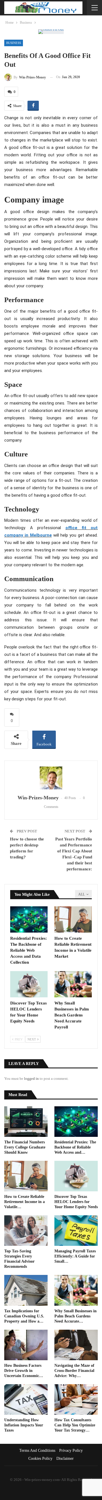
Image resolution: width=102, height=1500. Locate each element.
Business (13, 43)
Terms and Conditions (37, 1450)
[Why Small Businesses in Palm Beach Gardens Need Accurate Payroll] (73, 984)
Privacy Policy (71, 1450)
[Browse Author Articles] (51, 778)
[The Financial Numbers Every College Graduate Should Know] (26, 1121)
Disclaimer (65, 1458)
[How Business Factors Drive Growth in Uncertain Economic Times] (26, 1345)
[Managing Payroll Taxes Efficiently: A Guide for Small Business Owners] (76, 1230)
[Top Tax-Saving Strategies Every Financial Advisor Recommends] (26, 1230)
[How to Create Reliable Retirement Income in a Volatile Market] (73, 919)
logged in (31, 1078)
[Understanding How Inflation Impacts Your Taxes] (26, 1399)
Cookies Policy (40, 1458)
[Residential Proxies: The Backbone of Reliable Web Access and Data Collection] (29, 919)
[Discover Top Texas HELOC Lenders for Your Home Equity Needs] (29, 984)
